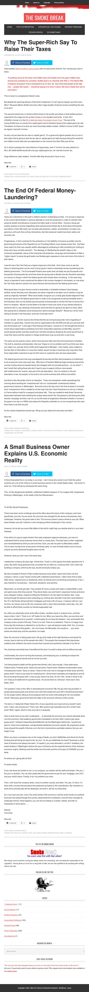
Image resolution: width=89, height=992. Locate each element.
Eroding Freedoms (21, 428)
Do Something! (9, 909)
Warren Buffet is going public (27, 68)
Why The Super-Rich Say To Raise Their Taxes (40, 45)
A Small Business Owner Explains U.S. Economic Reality (37, 453)
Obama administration (50, 833)
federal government (22, 431)
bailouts (17, 833)
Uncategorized (9, 936)
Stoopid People (20, 830)
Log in (69, 988)
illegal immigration (70, 431)
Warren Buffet (65, 176)
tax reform (18, 433)
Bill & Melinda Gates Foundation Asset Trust (44, 120)
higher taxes (34, 176)
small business (66, 833)
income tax (44, 176)
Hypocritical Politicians (52, 431)
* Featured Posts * (11, 904)
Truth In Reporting (21, 174)
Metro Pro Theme (36, 988)
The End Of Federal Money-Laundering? (40, 193)
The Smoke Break (44, 18)
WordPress (62, 988)
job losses (37, 833)
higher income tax (21, 176)
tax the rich (54, 176)
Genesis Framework (51, 988)
